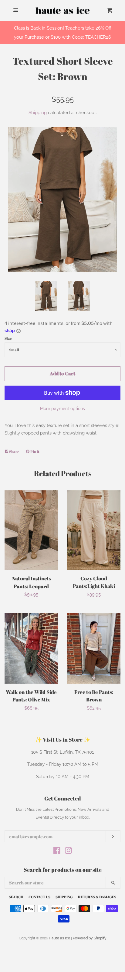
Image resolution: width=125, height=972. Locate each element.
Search (16, 896)
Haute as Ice (59, 938)
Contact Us (39, 896)
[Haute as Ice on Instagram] (68, 852)
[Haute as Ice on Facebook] (57, 852)
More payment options (62, 408)
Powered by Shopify (89, 938)
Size (8, 338)
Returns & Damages (97, 896)
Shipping (38, 112)
